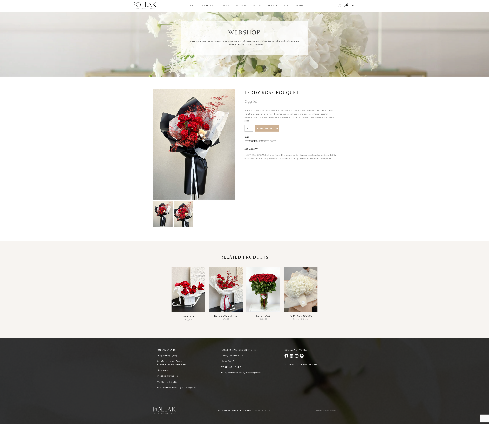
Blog (286, 6)
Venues (225, 6)
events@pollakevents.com (167, 376)
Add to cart (267, 128)
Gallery (257, 6)
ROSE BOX (188, 316)
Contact (300, 6)
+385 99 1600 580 (228, 361)
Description (251, 149)
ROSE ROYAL (263, 316)
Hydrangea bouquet (301, 316)
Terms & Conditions (262, 410)
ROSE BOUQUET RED (225, 316)
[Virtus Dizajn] (325, 410)
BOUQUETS (264, 141)
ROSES (273, 141)
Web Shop (241, 6)
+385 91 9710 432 (164, 370)
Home (192, 6)
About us (272, 6)
